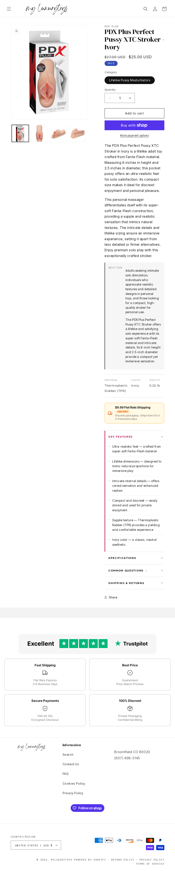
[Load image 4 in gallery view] (77, 133)
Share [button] (113, 597)
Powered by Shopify (90, 859)
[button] (9, 9)
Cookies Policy (74, 783)
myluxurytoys (61, 859)
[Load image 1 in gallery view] (20, 133)
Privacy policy (152, 859)
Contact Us (71, 764)
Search (68, 754)
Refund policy (122, 859)
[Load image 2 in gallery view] (39, 133)
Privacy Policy (73, 793)
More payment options (134, 135)
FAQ (66, 773)
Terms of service (150, 863)
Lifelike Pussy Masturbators (129, 80)
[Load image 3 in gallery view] (58, 133)
